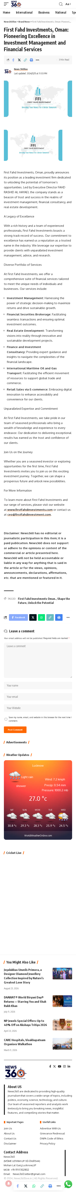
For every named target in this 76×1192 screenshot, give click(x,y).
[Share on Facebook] (13, 60)
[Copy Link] (25, 60)
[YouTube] (59, 1066)
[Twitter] (54, 1066)
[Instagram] (64, 1066)
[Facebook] (50, 1066)
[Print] (31, 60)
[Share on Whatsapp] (34, 1186)
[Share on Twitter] (19, 60)
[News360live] (17, 4)
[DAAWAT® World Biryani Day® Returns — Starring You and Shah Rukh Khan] (62, 1001)
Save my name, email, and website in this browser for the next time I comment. (40, 719)
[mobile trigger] (7, 4)
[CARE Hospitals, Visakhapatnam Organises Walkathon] (62, 1044)
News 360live (21, 69)
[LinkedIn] (69, 1066)
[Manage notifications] (8, 1183)
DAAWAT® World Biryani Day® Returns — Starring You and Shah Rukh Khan (25, 1001)
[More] (37, 60)
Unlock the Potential (41, 602)
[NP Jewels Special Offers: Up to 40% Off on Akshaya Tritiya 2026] (62, 1024)
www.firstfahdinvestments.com (30, 510)
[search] (61, 4)
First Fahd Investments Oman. (37, 598)
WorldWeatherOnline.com (38, 835)
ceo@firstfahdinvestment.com (29, 514)
